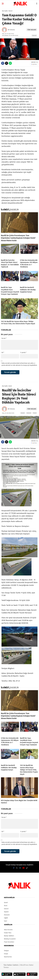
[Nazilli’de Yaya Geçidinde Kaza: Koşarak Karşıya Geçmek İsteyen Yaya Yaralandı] (10, 278)
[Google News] (34, 64)
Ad (3, 352)
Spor (5, 921)
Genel (22, 413)
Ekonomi (7, 915)
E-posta (23, 352)
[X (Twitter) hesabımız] (17, 868)
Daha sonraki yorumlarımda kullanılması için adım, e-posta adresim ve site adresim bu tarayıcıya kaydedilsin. (19, 364)
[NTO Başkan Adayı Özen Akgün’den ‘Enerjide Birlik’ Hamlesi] (19, 787)
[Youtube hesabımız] (23, 868)
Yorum (4, 338)
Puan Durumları (9, 942)
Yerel (34, 413)
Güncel (34, 35)
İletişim (6, 950)
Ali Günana (11, 30)
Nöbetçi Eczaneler (10, 939)
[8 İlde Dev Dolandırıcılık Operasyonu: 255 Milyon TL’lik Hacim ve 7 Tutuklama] (29, 251)
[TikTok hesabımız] (27, 868)
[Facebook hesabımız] (13, 868)
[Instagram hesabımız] (20, 868)
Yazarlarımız (8, 957)
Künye (6, 954)
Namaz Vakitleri (9, 936)
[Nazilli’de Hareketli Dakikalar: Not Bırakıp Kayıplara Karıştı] (29, 278)
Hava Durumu (8, 930)
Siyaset (6, 912)
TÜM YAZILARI (31, 30)
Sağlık (6, 918)
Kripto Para (7, 933)
